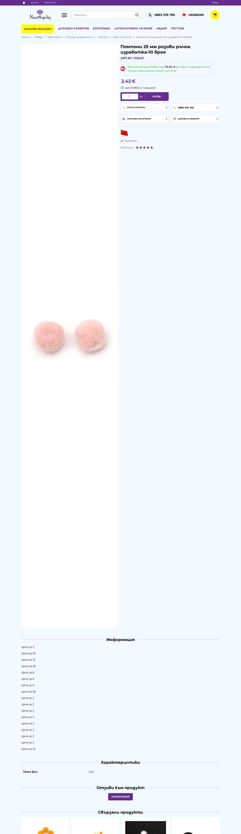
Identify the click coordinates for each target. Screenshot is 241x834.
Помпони (103, 37)
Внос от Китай (122, 37)
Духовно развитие (73, 28)
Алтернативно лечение (133, 28)
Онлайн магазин (38, 29)
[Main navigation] (64, 15)
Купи (157, 96)
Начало (25, 37)
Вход (215, 2)
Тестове (177, 28)
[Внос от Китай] (124, 133)
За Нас (34, 2)
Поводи (38, 37)
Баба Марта (54, 37)
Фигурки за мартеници (79, 37)
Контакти (50, 2)
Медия (161, 28)
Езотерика (101, 28)
